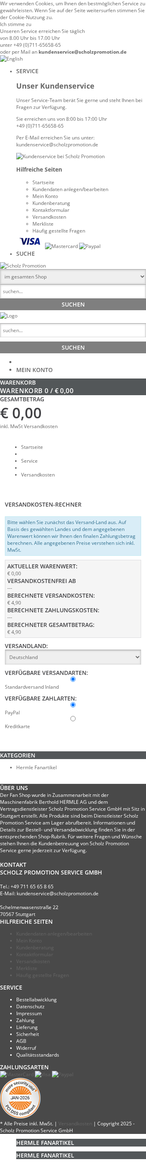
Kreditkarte (17, 726)
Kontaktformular (34, 954)
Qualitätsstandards (37, 1054)
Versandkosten (41, 426)
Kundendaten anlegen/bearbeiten (54, 933)
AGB (21, 1041)
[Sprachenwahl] (11, 58)
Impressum (29, 1013)
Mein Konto (34, 370)
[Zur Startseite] (8, 315)
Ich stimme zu (15, 24)
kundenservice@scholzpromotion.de (83, 51)
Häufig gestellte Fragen (42, 975)
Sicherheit (27, 1034)
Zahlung (25, 1020)
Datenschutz (30, 1006)
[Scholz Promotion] (23, 265)
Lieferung (27, 1027)
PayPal (12, 712)
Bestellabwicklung (36, 999)
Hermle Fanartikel (36, 767)
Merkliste (26, 968)
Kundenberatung (35, 947)
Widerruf (26, 1047)
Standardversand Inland (32, 686)
